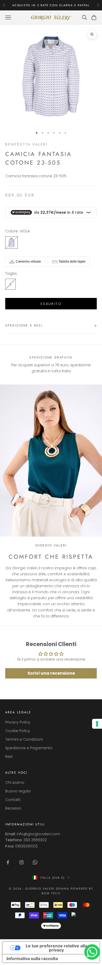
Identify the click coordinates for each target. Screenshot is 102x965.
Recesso (13, 808)
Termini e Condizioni (24, 739)
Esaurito (51, 303)
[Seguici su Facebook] (7, 862)
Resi (9, 756)
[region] (51, 364)
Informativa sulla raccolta (32, 958)
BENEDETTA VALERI (26, 144)
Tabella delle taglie (72, 261)
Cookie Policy (17, 730)
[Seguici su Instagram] (21, 862)
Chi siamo (14, 782)
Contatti (12, 799)
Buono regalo (18, 791)
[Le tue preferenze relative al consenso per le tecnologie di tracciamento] (97, 724)
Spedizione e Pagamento (29, 748)
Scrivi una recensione (51, 673)
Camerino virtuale (28, 261)
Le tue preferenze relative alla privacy (56, 948)
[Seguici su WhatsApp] (35, 862)
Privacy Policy (17, 722)
